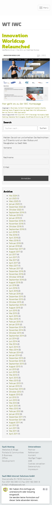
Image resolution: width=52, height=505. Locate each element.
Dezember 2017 (16, 249)
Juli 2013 (13, 369)
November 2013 (16, 361)
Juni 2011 (13, 428)
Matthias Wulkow (32, 50)
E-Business (7, 455)
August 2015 (14, 307)
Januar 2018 (14, 246)
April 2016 (13, 291)
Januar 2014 (14, 355)
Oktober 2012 (15, 391)
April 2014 (13, 347)
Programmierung (19, 110)
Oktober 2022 (15, 209)
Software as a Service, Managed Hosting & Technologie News (15, 7)
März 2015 (13, 319)
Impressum (33, 469)
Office (5, 458)
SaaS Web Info (31, 110)
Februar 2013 (15, 383)
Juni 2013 (13, 372)
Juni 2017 (13, 257)
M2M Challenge (31, 115)
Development (8, 461)
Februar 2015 (15, 321)
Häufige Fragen (35, 458)
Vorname (7, 147)
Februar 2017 (15, 268)
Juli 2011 (12, 425)
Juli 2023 (13, 198)
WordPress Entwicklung (34, 117)
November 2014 (16, 330)
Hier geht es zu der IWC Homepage (21, 103)
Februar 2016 (15, 293)
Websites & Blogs (10, 449)
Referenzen (33, 452)
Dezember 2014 (16, 327)
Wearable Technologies (16, 117)
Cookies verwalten (36, 463)
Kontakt (32, 455)
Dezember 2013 (16, 358)
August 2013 (14, 366)
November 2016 (16, 274)
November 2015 (16, 299)
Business (14, 108)
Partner (31, 449)
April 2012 (13, 405)
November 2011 (16, 419)
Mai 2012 (13, 403)
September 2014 (16, 335)
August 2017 (14, 251)
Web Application (20, 112)
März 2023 (13, 201)
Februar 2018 (15, 243)
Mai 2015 (13, 313)
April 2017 (13, 263)
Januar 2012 (14, 414)
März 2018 (13, 240)
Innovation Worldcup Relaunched (16, 40)
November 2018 (16, 223)
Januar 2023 (14, 204)
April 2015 (13, 316)
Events (43, 108)
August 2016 (14, 282)
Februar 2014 (15, 352)
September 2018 (16, 229)
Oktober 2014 (15, 333)
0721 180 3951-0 (13, 482)
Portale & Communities (13, 452)
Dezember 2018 (16, 221)
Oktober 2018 (15, 226)
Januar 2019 (14, 218)
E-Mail (6, 167)
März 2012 (13, 408)
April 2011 (13, 433)
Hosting (5, 110)
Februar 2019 (15, 215)
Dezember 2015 (16, 296)
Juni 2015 (13, 310)
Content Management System (29, 108)
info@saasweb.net (16, 484)
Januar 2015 (14, 324)
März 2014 (13, 349)
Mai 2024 (13, 195)
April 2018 (13, 237)
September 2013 (16, 363)
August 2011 (14, 422)
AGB (30, 461)
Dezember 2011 (16, 417)
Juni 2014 (13, 341)
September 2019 (16, 212)
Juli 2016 (13, 285)
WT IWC (46, 117)
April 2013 (13, 377)
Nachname (8, 157)
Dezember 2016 (16, 271)
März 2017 (13, 265)
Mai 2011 (13, 431)
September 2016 (16, 279)
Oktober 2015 (15, 302)
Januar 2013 (14, 386)
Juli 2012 (12, 397)
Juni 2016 (13, 288)
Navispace (41, 115)
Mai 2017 (13, 260)
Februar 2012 (15, 411)
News (10, 110)
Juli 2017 (12, 254)
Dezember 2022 (16, 207)
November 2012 (16, 389)
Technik (10, 112)
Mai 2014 (13, 344)
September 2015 (16, 305)
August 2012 (14, 394)
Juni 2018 (13, 232)
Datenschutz (34, 466)
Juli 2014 (13, 338)
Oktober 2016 (15, 277)
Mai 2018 (13, 235)
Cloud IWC (21, 115)
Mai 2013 (13, 375)
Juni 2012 (13, 400)
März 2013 (13, 380)
